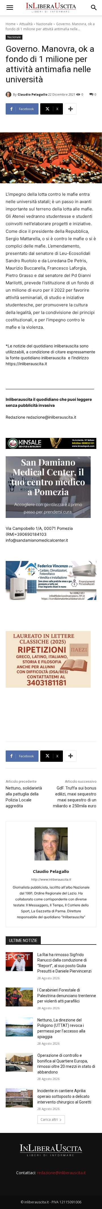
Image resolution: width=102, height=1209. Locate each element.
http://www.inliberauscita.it (51, 879)
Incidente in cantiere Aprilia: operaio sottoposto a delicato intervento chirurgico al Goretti (64, 1096)
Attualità (26, 23)
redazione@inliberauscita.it (61, 1172)
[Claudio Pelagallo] (9, 94)
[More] (70, 109)
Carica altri (49, 1119)
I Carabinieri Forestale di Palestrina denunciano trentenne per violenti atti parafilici (66, 995)
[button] (10, 7)
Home (11, 23)
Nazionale (44, 23)
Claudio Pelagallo (32, 94)
